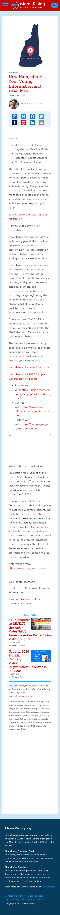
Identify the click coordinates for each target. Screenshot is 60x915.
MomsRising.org (28, 5)
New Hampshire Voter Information (29, 367)
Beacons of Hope (30, 599)
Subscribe (41, 899)
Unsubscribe (28, 899)
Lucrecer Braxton (33, 103)
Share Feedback (35, 896)
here (27, 336)
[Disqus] (30, 772)
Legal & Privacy (12, 899)
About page (48, 886)
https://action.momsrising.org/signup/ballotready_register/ (33, 394)
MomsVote (13, 72)
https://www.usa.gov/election (27, 568)
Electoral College (40, 526)
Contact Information (15, 896)
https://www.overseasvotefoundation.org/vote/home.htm (33, 411)
